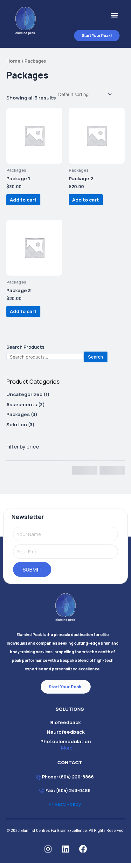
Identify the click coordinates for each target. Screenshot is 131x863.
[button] (114, 15)
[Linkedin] (65, 849)
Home (13, 61)
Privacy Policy (64, 804)
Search (95, 357)
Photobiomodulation (65, 741)
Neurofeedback (66, 732)
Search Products (25, 347)
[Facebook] (83, 849)
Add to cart (23, 199)
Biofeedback (65, 722)
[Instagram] (48, 849)
